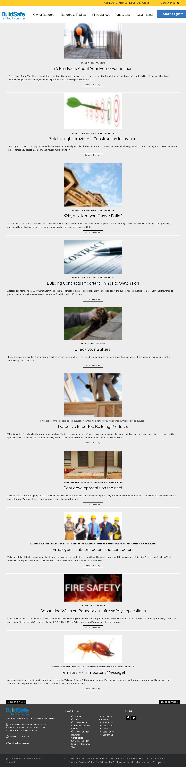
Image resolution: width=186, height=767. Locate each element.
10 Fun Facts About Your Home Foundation (93, 68)
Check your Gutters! (93, 349)
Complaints (159, 762)
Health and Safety (87, 667)
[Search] (178, 3)
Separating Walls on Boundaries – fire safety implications (93, 611)
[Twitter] (133, 718)
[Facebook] (128, 718)
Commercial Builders (72, 421)
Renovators (122, 14)
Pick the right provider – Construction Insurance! (93, 138)
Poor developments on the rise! (93, 488)
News (132, 3)
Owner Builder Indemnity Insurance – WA (81, 744)
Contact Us (121, 3)
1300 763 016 (169, 3)
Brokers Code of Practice (152, 758)
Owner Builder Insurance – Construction (80, 735)
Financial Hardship (125, 762)
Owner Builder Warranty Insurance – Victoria (81, 725)
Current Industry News (93, 63)
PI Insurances (101, 14)
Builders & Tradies (73, 14)
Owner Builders (43, 14)
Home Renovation (119, 421)
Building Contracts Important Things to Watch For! (93, 283)
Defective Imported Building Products (93, 426)
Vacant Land (144, 14)
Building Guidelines (61, 544)
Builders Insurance (50, 421)
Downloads (143, 3)
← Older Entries (16, 702)
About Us (109, 3)
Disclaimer (101, 762)
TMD (111, 762)
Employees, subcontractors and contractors (93, 549)
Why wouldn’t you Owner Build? (93, 216)
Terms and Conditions (73, 758)
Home (78, 716)
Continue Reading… (93, 85)
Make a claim (144, 762)
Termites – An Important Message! (93, 672)
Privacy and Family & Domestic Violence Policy (112, 758)
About (78, 719)
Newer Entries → (169, 702)
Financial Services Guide (81, 762)
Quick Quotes (109, 732)
